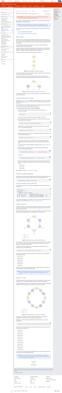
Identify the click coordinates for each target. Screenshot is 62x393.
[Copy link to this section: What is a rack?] (24, 37)
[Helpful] (49, 11)
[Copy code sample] (50, 150)
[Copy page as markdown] (38, 13)
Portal (30, 6)
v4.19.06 (14, 4)
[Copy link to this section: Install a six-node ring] (27, 204)
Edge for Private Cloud (6, 4)
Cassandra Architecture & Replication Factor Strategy (27, 33)
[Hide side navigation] (12, 391)
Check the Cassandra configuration (32, 170)
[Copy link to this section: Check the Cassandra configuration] (34, 174)
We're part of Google (17, 378)
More (34, 1)
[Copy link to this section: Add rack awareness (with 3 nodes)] (34, 98)
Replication (20, 31)
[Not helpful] (50, 11)
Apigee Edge (10, 1)
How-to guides (36, 6)
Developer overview (49, 378)
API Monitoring (25, 1)
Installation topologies (25, 100)
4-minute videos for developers (51, 379)
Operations (24, 6)
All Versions (3, 6)
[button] (5, 63)
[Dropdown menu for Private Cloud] (20, 1)
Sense (30, 1)
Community (32, 378)
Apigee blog (48, 381)
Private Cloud (17, 1)
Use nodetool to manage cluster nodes (35, 200)
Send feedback (47, 13)
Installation (10, 6)
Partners (15, 381)
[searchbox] (6, 9)
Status (31, 381)
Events (15, 379)
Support (42, 6)
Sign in (59, 1)
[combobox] (45, 1)
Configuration (17, 6)
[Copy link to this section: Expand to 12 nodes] (27, 278)
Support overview (33, 379)
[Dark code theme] (50, 113)
